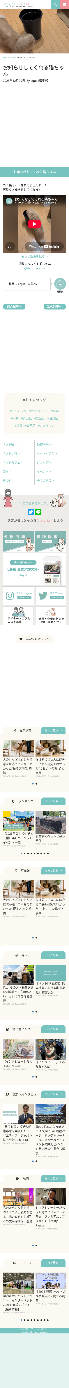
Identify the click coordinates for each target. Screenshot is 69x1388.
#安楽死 (40, 418)
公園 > (6, 472)
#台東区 (52, 418)
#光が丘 (27, 418)
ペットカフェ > (12, 462)
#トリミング (18, 411)
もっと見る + (53, 730)
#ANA (55, 411)
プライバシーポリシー (39, 1329)
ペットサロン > (12, 453)
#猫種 (19, 426)
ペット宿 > (9, 444)
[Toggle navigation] (64, 4)
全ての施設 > (45, 481)
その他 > (8, 481)
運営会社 (25, 1329)
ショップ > (44, 462)
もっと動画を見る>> (34, 256)
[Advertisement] (34, 126)
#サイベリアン (39, 411)
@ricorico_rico (34, 268)
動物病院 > (44, 444)
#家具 (15, 418)
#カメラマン (46, 426)
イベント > (44, 472)
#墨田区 (30, 426)
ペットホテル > (47, 453)
